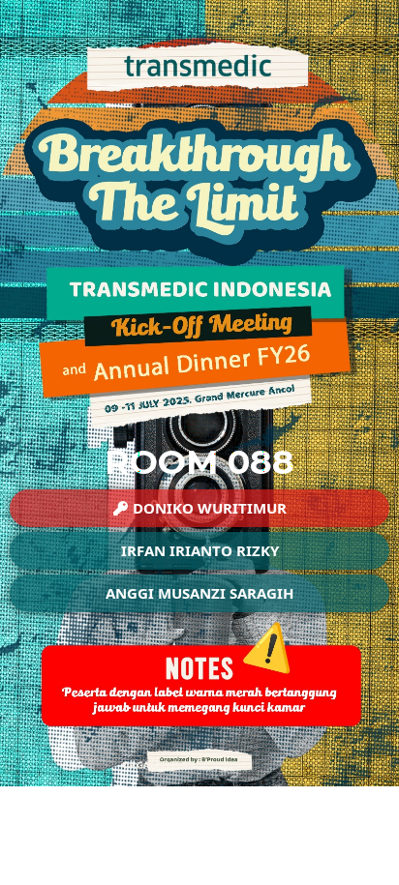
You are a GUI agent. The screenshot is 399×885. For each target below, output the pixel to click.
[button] (199, 508)
